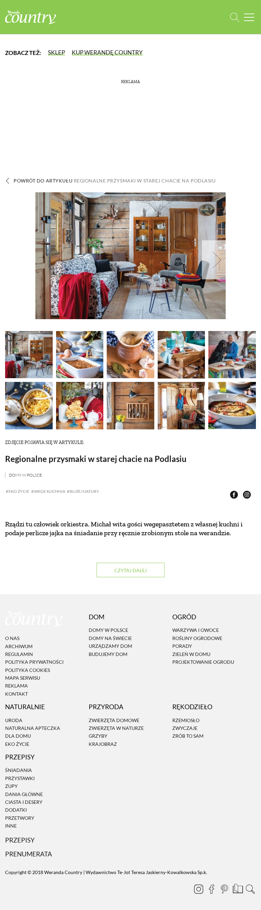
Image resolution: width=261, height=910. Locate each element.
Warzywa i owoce (195, 630)
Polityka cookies (27, 670)
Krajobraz (103, 744)
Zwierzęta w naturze (116, 728)
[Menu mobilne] (249, 17)
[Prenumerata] (237, 888)
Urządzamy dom (110, 646)
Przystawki (20, 778)
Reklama (16, 686)
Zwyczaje (184, 728)
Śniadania (18, 770)
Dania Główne (24, 794)
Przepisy (20, 840)
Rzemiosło (185, 720)
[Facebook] (211, 889)
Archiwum (19, 646)
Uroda (13, 720)
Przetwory (19, 818)
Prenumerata (28, 854)
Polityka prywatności (34, 662)
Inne (11, 826)
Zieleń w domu (191, 654)
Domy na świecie (110, 638)
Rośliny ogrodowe (197, 638)
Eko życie (17, 744)
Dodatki (16, 810)
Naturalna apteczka (32, 728)
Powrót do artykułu (115, 180)
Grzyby (98, 736)
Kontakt (16, 694)
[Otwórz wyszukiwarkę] (235, 17)
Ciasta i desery (23, 802)
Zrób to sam (188, 736)
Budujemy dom (108, 654)
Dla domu (18, 736)
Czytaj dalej (130, 570)
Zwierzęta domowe (114, 720)
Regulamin (19, 654)
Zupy (11, 786)
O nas (12, 638)
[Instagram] (198, 889)
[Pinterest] (224, 889)
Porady (182, 646)
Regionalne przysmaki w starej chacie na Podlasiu (96, 459)
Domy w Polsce (25, 475)
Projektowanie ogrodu (203, 662)
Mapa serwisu (22, 678)
